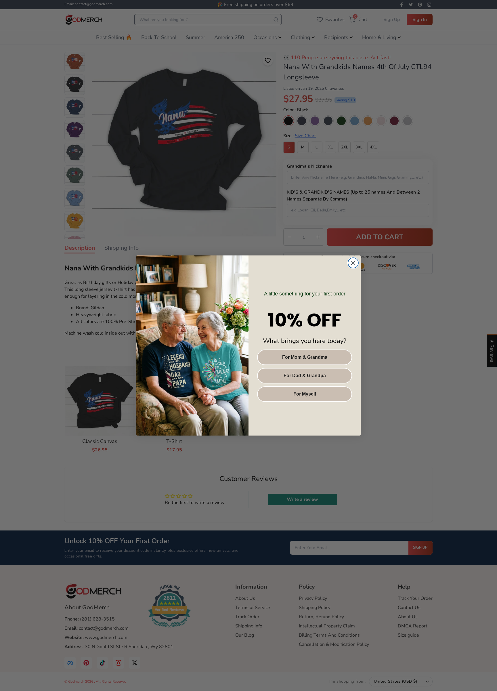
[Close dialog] (353, 263)
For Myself (304, 394)
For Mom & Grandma (304, 357)
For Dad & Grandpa (305, 375)
